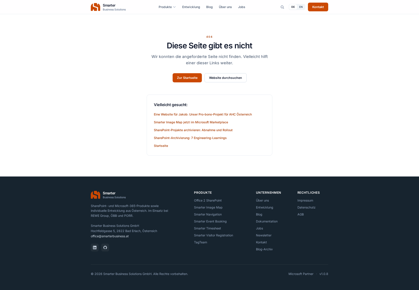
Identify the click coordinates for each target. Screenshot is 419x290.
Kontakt (318, 7)
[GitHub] (105, 247)
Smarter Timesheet (207, 228)
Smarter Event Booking (210, 221)
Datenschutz (306, 207)
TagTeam (200, 242)
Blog (209, 7)
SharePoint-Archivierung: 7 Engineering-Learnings (190, 138)
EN (301, 6)
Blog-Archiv (264, 249)
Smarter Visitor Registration (213, 235)
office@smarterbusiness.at (110, 236)
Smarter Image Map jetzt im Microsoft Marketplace (191, 122)
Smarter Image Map (208, 207)
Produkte (165, 7)
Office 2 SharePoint (208, 200)
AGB (300, 214)
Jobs (241, 7)
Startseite (161, 146)
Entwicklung (191, 7)
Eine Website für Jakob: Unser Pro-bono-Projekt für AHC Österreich (203, 114)
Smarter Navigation (208, 214)
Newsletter (263, 235)
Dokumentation (267, 221)
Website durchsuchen (225, 78)
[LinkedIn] (95, 247)
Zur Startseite (187, 78)
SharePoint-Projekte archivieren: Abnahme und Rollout (193, 130)
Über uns (225, 7)
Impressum (305, 200)
